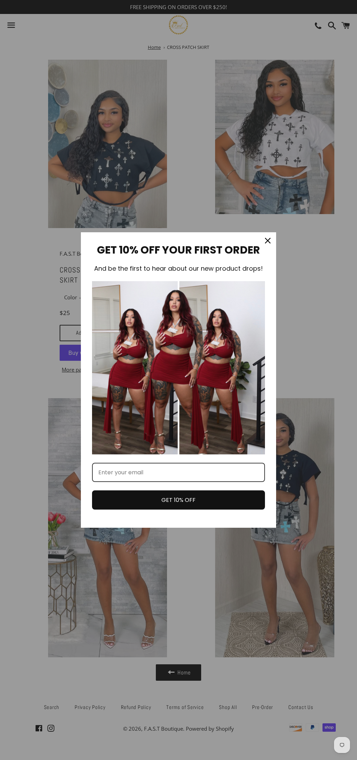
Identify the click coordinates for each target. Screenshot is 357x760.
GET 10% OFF (178, 500)
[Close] (267, 240)
